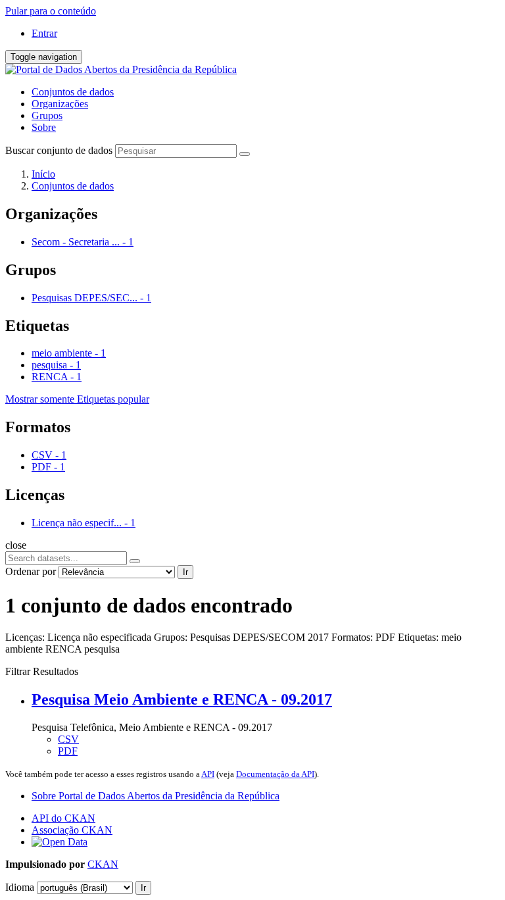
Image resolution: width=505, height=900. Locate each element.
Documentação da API (275, 774)
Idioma (19, 887)
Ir (185, 572)
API (207, 774)
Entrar (44, 33)
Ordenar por (30, 571)
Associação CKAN (72, 830)
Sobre (44, 127)
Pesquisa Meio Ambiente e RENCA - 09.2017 (182, 699)
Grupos (47, 115)
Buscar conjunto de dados (58, 150)
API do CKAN (63, 818)
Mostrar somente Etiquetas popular (77, 399)
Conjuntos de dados (73, 91)
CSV (68, 739)
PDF (68, 751)
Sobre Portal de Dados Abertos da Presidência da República (155, 795)
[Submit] (244, 154)
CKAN (102, 864)
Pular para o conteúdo (50, 10)
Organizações (60, 103)
